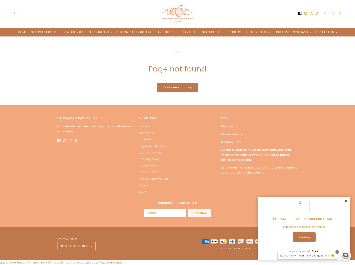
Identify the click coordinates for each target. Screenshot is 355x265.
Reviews (144, 126)
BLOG (142, 192)
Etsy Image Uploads (152, 146)
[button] (16, 13)
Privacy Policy (148, 172)
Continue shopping (177, 87)
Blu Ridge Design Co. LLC (243, 248)
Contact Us (147, 133)
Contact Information (153, 179)
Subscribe (199, 213)
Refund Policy (148, 165)
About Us (145, 139)
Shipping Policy (149, 159)
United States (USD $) (74, 246)
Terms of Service (151, 152)
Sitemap (145, 185)
